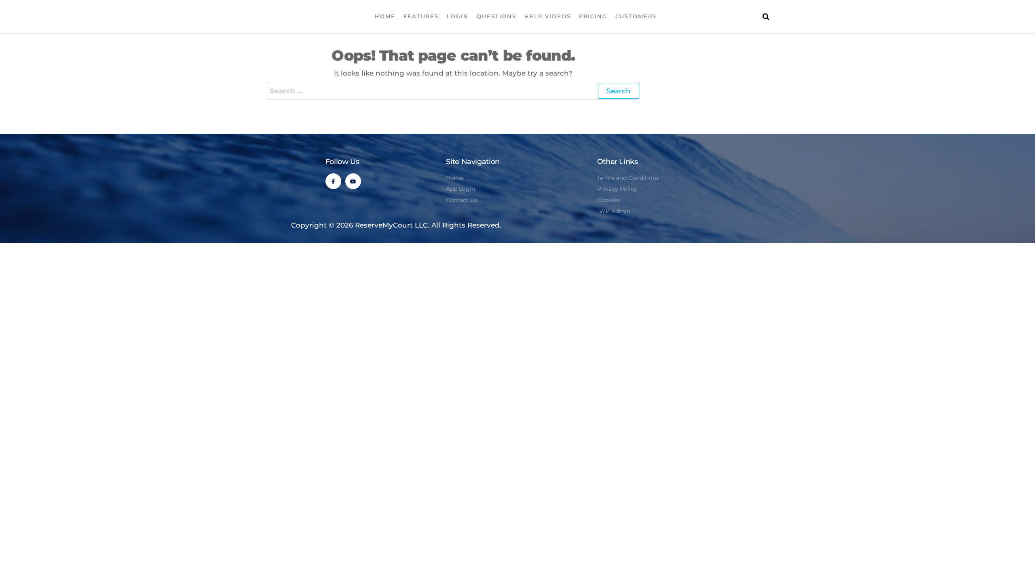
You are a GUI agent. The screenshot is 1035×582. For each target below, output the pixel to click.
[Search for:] (453, 91)
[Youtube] (353, 181)
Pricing (593, 16)
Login (458, 16)
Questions (496, 16)
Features (421, 16)
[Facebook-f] (333, 181)
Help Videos (547, 16)
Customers (636, 16)
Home (385, 16)
